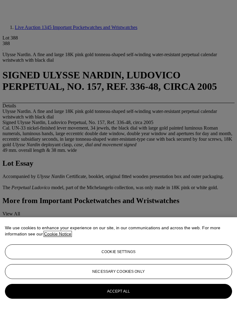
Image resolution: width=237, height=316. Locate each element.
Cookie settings (118, 252)
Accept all (118, 291)
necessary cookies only (118, 271)
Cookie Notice (57, 233)
